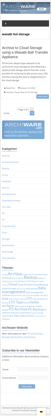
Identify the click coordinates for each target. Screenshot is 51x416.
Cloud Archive (24, 284)
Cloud (16, 92)
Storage (34, 92)
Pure (4, 232)
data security (27, 295)
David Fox (10, 88)
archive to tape (41, 274)
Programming (8, 226)
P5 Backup (36, 309)
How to (23, 92)
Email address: (9, 377)
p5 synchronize (23, 312)
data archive (21, 289)
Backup (5, 168)
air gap (5, 274)
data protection (17, 295)
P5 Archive (18, 309)
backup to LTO (24, 281)
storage (40, 313)
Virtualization (8, 258)
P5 (28, 92)
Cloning (5, 285)
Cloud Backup (40, 284)
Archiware (7, 277)
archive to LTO (28, 274)
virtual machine (40, 316)
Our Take (6, 206)
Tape (16, 315)
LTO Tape (16, 302)
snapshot (34, 313)
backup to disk (12, 281)
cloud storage (9, 288)
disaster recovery (40, 295)
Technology (7, 251)
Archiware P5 (18, 278)
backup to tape (37, 281)
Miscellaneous (9, 194)
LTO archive (38, 298)
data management (24, 289)
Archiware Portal (10, 162)
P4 (3, 213)
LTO (29, 298)
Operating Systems (11, 200)
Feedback (6, 181)
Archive (9, 92)
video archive (26, 315)
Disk (5, 298)
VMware (6, 319)
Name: (5, 369)
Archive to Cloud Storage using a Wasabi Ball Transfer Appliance (25, 52)
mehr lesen (42, 96)
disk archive (14, 299)
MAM (26, 303)
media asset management (25, 306)
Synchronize (8, 245)
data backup (31, 288)
